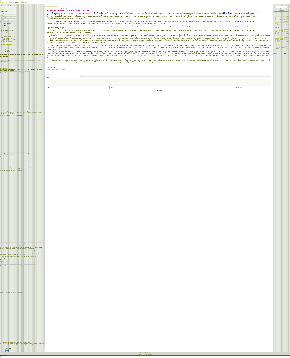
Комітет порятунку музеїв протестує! (282, 16)
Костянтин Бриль (18, 245)
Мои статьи (4, 25)
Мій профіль (6, 2)
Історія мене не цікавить (7, 41)
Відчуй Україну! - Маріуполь (280, 47)
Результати (3, 44)
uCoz (151, 354)
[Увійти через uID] (6, 350)
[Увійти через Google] (11, 350)
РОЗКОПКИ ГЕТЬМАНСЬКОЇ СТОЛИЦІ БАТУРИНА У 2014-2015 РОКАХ (281, 31)
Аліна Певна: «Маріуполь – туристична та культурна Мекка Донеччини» (281, 39)
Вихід (10, 2)
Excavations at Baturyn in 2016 (280, 19)
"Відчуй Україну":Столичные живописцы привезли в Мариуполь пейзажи (281, 43)
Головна (1, 2)
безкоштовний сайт (145, 354)
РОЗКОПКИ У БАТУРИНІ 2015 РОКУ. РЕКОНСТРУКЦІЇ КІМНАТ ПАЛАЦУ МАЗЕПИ (282, 27)
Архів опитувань (9, 44)
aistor (59, 69)
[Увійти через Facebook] (8, 350)
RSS (26, 2)
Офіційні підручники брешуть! (8, 33)
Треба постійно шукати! (7, 38)
